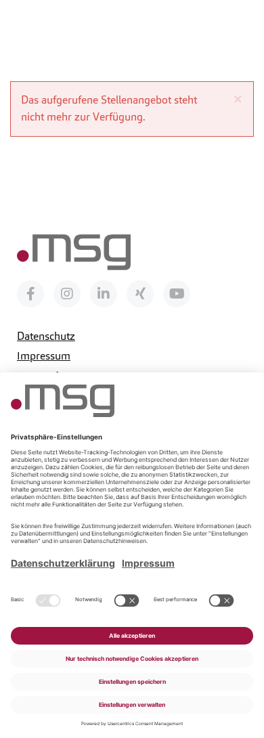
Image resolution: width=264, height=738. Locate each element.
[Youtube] (176, 293)
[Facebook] (30, 293)
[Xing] (140, 293)
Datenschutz (46, 336)
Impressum (43, 356)
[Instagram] (67, 293)
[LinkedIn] (103, 293)
